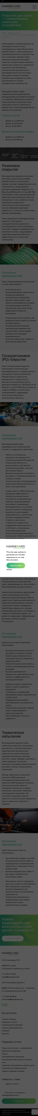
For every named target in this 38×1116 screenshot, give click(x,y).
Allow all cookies (15, 565)
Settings (9, 569)
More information (12, 560)
